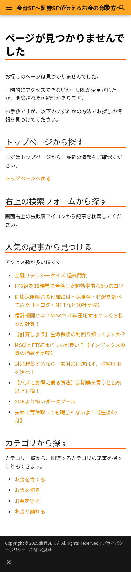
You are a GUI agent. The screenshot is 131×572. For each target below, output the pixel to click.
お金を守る (27, 501)
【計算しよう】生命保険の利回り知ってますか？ (70, 334)
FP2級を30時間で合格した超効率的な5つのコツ (69, 285)
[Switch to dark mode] (106, 7)
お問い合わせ (41, 550)
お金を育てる (30, 479)
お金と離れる (30, 511)
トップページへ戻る (28, 178)
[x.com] (9, 562)
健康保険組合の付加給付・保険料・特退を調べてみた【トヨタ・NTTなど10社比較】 (68, 301)
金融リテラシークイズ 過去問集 (51, 275)
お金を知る (27, 490)
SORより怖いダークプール (45, 401)
